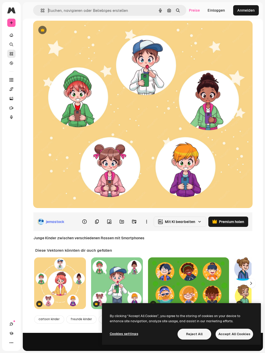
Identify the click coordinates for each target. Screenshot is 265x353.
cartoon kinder (49, 319)
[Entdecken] (11, 63)
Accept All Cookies (234, 334)
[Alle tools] (11, 80)
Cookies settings (124, 334)
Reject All (194, 334)
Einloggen (216, 10)
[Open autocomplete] (40, 10)
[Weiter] (251, 283)
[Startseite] (11, 35)
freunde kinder (81, 319)
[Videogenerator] (11, 108)
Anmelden (246, 10)
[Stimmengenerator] (11, 117)
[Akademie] (11, 333)
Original (66, 30)
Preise (194, 10)
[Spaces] (11, 89)
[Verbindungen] (11, 324)
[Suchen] (11, 44)
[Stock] (11, 54)
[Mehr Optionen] (146, 222)
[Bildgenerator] (11, 98)
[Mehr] (11, 343)
